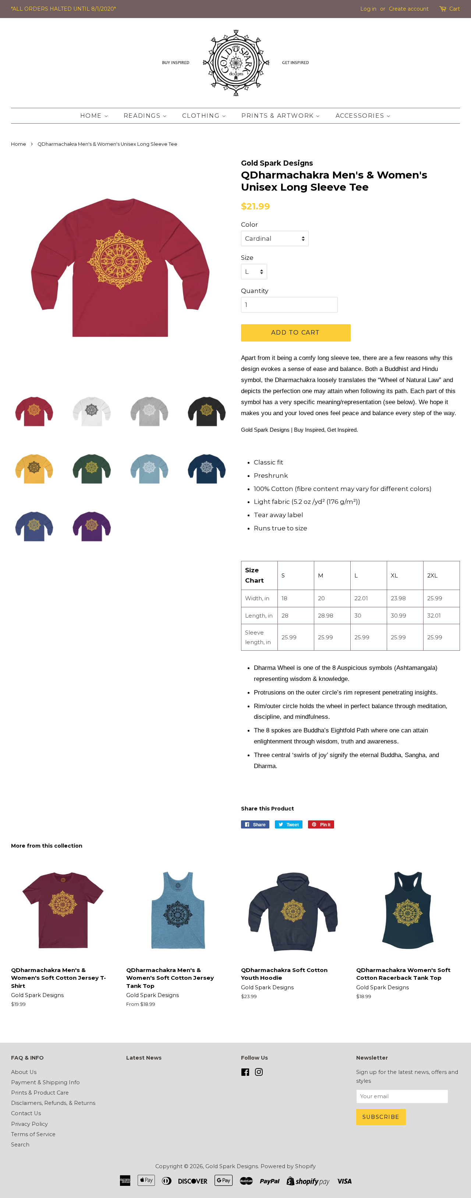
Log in (368, 9)
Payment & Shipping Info (45, 1082)
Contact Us (26, 1113)
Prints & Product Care (40, 1092)
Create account (409, 9)
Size (247, 257)
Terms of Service (33, 1134)
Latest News (144, 1057)
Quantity (254, 290)
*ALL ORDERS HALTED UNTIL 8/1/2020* (63, 9)
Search (20, 1144)
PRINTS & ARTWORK (278, 115)
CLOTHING (202, 115)
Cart (454, 9)
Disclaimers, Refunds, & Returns (53, 1103)
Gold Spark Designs (231, 1166)
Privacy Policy (29, 1124)
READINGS (143, 115)
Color (249, 224)
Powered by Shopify (288, 1166)
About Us (23, 1072)
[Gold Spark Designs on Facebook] (245, 1073)
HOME (92, 115)
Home (18, 144)
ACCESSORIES (361, 115)
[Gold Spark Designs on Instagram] (259, 1073)
